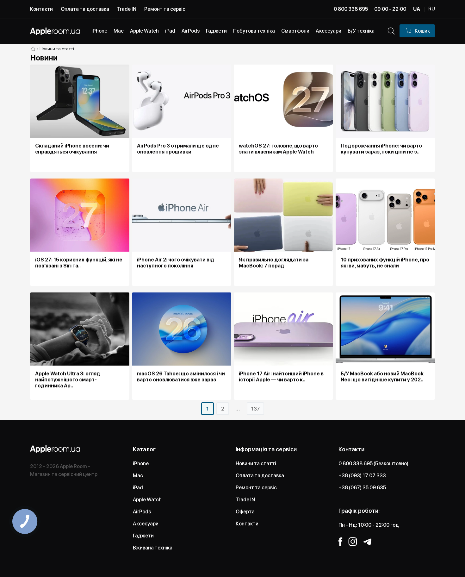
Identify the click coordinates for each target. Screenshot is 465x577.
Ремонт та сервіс (164, 9)
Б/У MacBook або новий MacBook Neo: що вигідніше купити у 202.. (382, 377)
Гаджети (143, 536)
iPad (138, 488)
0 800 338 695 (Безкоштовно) (373, 464)
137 (255, 408)
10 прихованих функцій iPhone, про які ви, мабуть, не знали (385, 263)
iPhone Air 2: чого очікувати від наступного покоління (175, 263)
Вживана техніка (152, 548)
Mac (138, 476)
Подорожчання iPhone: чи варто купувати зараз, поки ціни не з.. (381, 149)
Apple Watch (147, 500)
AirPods (142, 512)
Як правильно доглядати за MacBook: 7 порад (273, 263)
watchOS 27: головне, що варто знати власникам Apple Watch (278, 149)
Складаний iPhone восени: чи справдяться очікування (72, 149)
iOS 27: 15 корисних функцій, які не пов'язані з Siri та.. (78, 263)
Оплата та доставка (85, 9)
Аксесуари (145, 524)
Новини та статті (256, 464)
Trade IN (126, 9)
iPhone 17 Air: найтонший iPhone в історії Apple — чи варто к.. (281, 377)
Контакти (41, 9)
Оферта (245, 512)
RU (431, 9)
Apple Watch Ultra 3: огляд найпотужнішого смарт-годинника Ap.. (67, 380)
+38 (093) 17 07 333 (362, 476)
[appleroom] (33, 49)
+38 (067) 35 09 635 (362, 488)
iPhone (141, 464)
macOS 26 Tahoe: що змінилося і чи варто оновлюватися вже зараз (181, 377)
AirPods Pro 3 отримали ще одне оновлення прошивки (178, 149)
